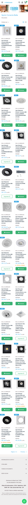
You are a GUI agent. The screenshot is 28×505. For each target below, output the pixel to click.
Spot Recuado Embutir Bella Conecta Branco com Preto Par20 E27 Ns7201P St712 (21, 292)
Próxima (23, 451)
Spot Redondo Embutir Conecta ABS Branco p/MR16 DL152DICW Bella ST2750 (21, 220)
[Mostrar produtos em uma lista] (26, 22)
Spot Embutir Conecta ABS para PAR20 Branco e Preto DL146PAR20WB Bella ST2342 (6, 149)
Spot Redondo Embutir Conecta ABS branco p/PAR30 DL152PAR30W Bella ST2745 (21, 114)
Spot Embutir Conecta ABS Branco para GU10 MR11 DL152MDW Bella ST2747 (21, 256)
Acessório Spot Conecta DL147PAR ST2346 (20, 183)
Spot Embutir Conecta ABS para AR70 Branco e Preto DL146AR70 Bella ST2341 (6, 397)
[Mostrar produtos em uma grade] (23, 22)
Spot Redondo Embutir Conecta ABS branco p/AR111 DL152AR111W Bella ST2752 (6, 327)
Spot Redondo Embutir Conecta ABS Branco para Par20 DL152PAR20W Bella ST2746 (6, 256)
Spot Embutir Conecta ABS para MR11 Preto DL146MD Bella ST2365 (6, 361)
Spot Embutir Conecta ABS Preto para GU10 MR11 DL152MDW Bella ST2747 (6, 433)
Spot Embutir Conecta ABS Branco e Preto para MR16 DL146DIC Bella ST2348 (21, 148)
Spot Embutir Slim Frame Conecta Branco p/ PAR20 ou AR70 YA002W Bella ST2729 (6, 220)
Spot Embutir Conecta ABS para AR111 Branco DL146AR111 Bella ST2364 (20, 433)
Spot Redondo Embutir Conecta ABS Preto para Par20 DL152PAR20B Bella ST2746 (6, 79)
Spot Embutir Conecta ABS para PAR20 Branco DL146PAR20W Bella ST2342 (6, 44)
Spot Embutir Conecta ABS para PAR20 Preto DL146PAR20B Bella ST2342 (20, 44)
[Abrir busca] (19, 2)
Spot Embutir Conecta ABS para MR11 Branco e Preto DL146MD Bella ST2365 (21, 397)
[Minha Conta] (22, 2)
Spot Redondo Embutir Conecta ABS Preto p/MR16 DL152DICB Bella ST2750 (6, 185)
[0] (25, 2)
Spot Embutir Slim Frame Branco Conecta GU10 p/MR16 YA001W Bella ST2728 (20, 327)
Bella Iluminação (5, 38)
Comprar (7, 55)
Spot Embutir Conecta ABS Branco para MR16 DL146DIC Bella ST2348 (21, 78)
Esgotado (6, 161)
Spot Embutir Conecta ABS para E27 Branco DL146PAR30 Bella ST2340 (6, 292)
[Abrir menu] (2, 2)
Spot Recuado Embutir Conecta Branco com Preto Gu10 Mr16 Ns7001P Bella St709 (21, 362)
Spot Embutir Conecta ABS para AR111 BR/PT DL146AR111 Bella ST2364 (6, 114)
